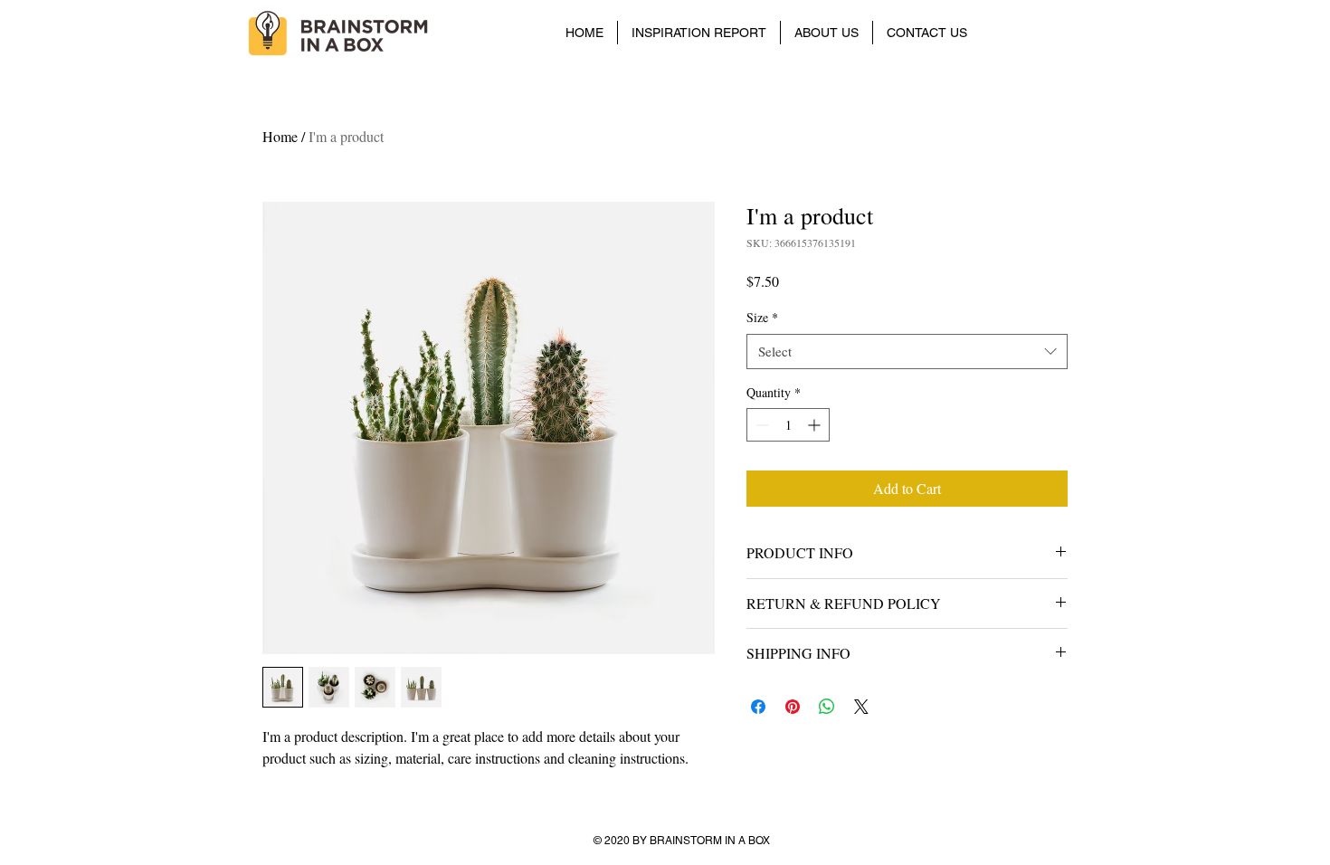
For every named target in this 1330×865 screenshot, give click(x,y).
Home (280, 136)
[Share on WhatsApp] (827, 707)
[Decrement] (760, 425)
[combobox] (907, 351)
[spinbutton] (788, 425)
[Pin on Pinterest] (792, 707)
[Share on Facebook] (758, 707)
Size (762, 317)
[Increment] (815, 425)
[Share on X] (861, 707)
